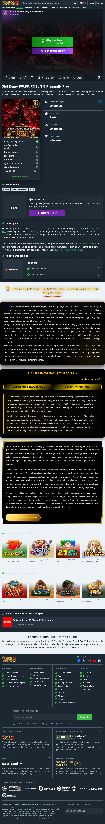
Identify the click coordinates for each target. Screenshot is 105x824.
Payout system (56, 136)
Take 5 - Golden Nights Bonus (12, 561)
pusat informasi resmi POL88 (69, 249)
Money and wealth (19, 189)
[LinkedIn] (99, 660)
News (84, 7)
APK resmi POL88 (85, 243)
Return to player (57, 102)
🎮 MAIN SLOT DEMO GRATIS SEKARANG (27, 387)
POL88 (7, 306)
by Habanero (14, 14)
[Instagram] (89, 660)
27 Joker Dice (65, 561)
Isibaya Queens (64, 601)
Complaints (45, 7)
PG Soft (81, 228)
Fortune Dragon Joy (12, 601)
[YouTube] (94, 660)
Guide (36, 7)
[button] (77, 77)
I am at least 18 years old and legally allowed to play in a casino (43, 723)
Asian (32, 189)
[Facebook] (78, 660)
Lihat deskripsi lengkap (23, 517)
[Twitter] (84, 660)
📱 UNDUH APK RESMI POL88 (77, 387)
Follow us (82, 657)
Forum (55, 7)
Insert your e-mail (22, 715)
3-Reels (6, 189)
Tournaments (74, 7)
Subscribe (85, 717)
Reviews (63, 7)
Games (19, 7)
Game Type (54, 113)
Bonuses (28, 7)
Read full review (49, 212)
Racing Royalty (41, 600)
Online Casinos (8, 7)
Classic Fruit (38, 561)
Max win (53, 125)
